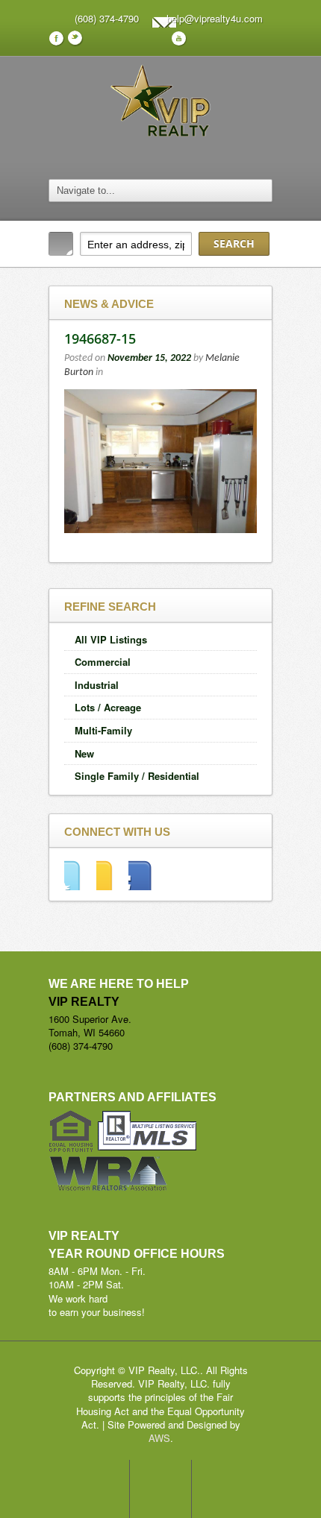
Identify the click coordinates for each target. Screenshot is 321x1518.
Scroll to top (160, 1489)
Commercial (103, 662)
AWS (159, 1438)
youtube (144, 874)
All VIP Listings (111, 639)
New (84, 753)
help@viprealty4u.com (214, 18)
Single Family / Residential (137, 776)
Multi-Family (103, 730)
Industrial (97, 685)
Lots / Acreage (108, 707)
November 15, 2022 (149, 358)
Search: (61, 244)
